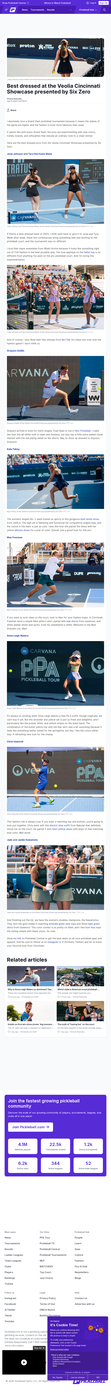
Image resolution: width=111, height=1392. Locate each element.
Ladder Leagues (14, 1254)
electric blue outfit (60, 825)
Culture (79, 1254)
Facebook (10, 1304)
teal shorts (72, 621)
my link (17, 938)
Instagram (53, 942)
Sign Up (104, 3)
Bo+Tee (66, 339)
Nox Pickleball (83, 430)
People (79, 1237)
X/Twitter (10, 1309)
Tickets (9, 1283)
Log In (93, 3)
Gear (77, 1249)
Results (51, 10)
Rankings (10, 1278)
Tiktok (8, 1315)
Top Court (45, 1272)
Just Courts (46, 1278)
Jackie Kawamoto (28, 839)
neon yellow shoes (62, 829)
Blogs (78, 1278)
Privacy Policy (48, 1298)
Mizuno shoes (22, 530)
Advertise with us (85, 1304)
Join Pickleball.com (28, 1127)
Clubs (8, 1266)
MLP (42, 1260)
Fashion (79, 1260)
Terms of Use (47, 1304)
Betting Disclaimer (50, 1315)
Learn (78, 1243)
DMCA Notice (47, 1309)
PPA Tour (45, 1237)
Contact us (81, 1298)
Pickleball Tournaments (53, 1254)
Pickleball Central (50, 1249)
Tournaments (37, 10)
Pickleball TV (47, 1243)
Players (9, 1272)
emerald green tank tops (62, 923)
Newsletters (82, 1272)
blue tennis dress (90, 519)
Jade (9, 839)
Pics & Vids (81, 1266)
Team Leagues (13, 1260)
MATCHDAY (46, 1266)
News (25, 10)
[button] (11, 10)
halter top (89, 252)
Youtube (9, 1321)
